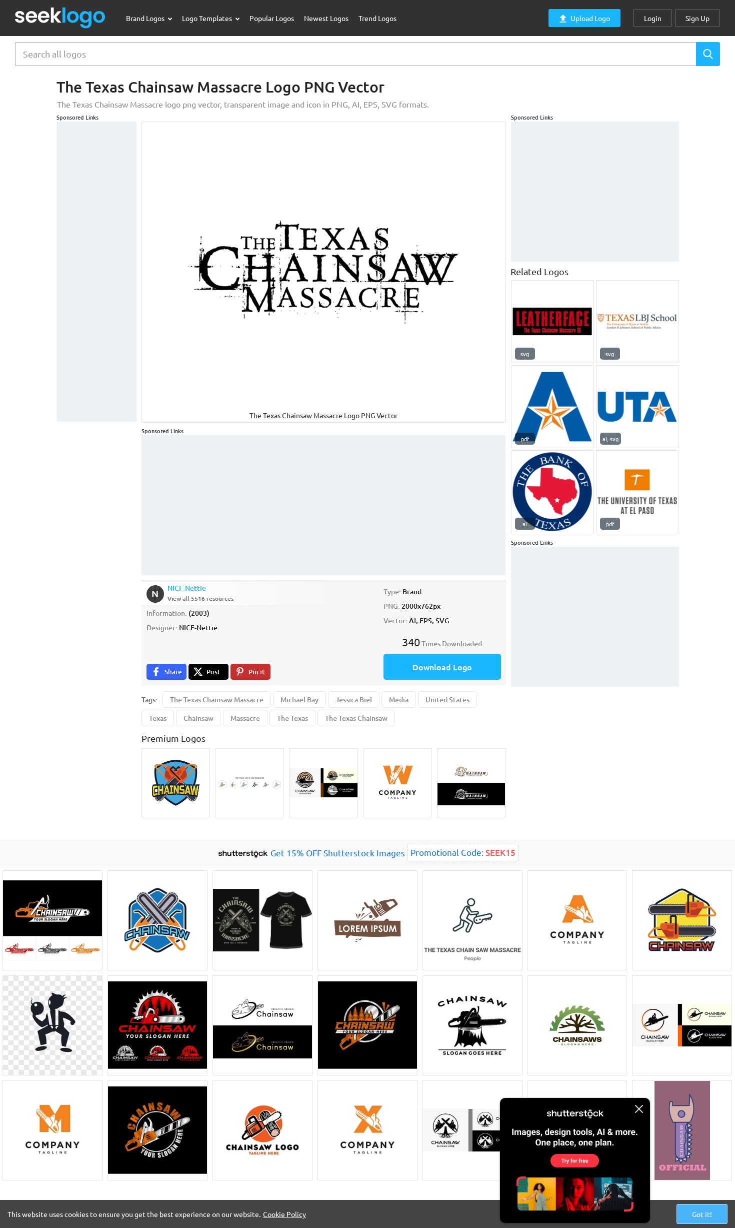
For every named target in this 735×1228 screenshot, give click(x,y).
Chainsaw (199, 718)
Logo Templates (208, 18)
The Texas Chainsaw (356, 718)
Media (398, 699)
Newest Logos (326, 18)
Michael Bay (299, 699)
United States (448, 699)
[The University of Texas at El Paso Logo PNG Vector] (637, 491)
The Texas (292, 718)
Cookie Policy (284, 1213)
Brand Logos (146, 18)
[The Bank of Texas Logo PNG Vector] (552, 491)
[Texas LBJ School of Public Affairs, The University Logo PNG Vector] (637, 321)
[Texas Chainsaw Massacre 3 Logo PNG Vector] (552, 321)
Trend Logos (377, 18)
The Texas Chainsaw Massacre (217, 699)
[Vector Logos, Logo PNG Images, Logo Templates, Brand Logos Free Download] (60, 18)
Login (653, 18)
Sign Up (698, 18)
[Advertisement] (96, 272)
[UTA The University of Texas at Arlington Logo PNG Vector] (637, 406)
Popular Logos (272, 18)
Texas (157, 718)
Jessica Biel (354, 699)
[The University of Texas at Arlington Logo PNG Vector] (552, 406)
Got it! (702, 1213)
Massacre (245, 718)
